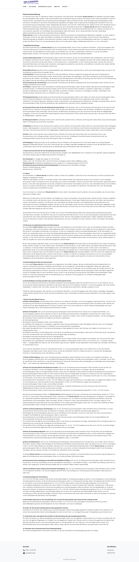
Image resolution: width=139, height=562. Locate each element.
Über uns (57, 6)
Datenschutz (111, 553)
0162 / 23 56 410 (30, 550)
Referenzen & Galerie (45, 6)
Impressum (110, 550)
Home (24, 6)
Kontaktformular (30, 553)
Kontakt (65, 6)
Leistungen (32, 6)
